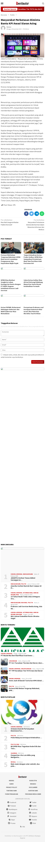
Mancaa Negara (28, 574)
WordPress (34, 809)
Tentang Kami (11, 791)
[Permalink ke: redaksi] (3, 28)
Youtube (34, 820)
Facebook (13, 802)
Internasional (28, 593)
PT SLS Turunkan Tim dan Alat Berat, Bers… (26, 663)
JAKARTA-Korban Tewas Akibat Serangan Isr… (23, 579)
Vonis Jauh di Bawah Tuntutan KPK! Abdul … (26, 681)
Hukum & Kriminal (16, 574)
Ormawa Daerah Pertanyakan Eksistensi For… (22, 730)
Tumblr (34, 806)
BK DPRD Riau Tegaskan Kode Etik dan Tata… (26, 747)
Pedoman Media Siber (33, 794)
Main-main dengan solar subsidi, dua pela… (25, 765)
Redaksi (33, 784)
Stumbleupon (13, 809)
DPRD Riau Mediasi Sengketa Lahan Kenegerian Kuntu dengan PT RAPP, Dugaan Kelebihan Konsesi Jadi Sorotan (11, 285)
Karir (11, 784)
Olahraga (14, 753)
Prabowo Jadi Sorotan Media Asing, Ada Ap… (26, 607)
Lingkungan (13, 661)
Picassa (13, 823)
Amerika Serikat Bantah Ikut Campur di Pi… (26, 587)
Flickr (34, 823)
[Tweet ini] (31, 213)
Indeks (11, 781)
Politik (23, 584)
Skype (13, 820)
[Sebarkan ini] (26, 213)
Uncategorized (26, 669)
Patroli (13, 762)
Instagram (13, 813)
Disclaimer (33, 787)
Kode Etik (33, 781)
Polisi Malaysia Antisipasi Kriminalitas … (26, 738)
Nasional (24, 602)
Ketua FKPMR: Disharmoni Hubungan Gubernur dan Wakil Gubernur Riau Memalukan (11, 310)
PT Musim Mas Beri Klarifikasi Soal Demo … (17, 656)
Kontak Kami (33, 791)
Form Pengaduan (11, 794)
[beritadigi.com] (22, 3)
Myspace (34, 816)
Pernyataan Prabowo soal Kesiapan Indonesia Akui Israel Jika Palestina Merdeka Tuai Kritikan (34, 310)
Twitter (34, 802)
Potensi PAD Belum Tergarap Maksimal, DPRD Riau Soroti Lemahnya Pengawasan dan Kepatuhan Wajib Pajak (10, 259)
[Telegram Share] (36, 213)
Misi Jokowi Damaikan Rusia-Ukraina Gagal (25, 617)
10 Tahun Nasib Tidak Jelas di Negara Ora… (25, 598)
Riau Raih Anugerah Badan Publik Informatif (9, 222)
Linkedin (34, 813)
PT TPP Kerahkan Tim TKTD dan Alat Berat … (26, 672)
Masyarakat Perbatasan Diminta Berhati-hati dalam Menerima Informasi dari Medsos (35, 225)
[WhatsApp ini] (42, 213)
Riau (17, 595)
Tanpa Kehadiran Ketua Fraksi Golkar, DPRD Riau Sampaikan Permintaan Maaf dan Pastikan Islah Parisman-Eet (33, 259)
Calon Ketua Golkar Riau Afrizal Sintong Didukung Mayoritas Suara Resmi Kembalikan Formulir (33, 283)
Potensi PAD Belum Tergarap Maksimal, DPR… (24, 689)
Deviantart (13, 816)
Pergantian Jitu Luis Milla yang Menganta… (23, 756)
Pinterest (13, 806)
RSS (23, 827)
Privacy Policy (11, 787)
